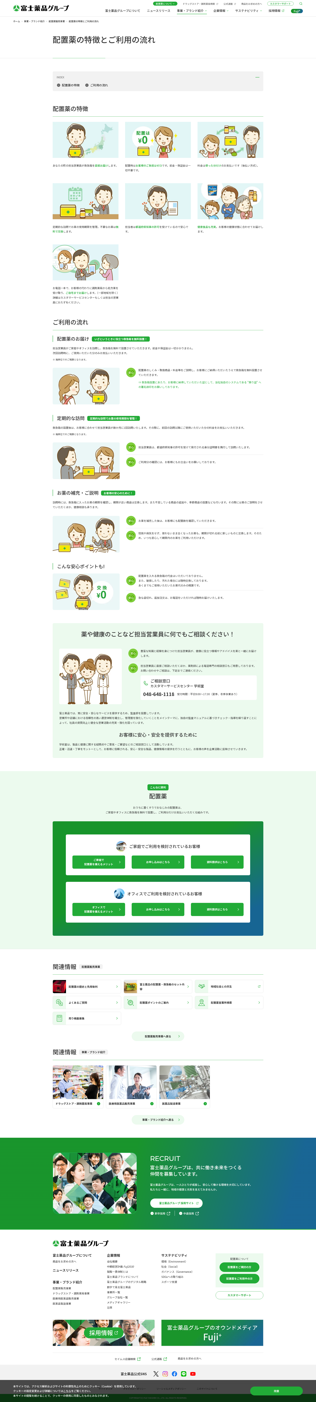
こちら (67, 1391)
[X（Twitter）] (156, 1374)
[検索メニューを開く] (301, 3)
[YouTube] (193, 1374)
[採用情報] (104, 1333)
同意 (276, 1391)
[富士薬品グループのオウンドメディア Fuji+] (212, 1333)
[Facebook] (174, 1374)
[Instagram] (165, 1374)
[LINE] (183, 1374)
